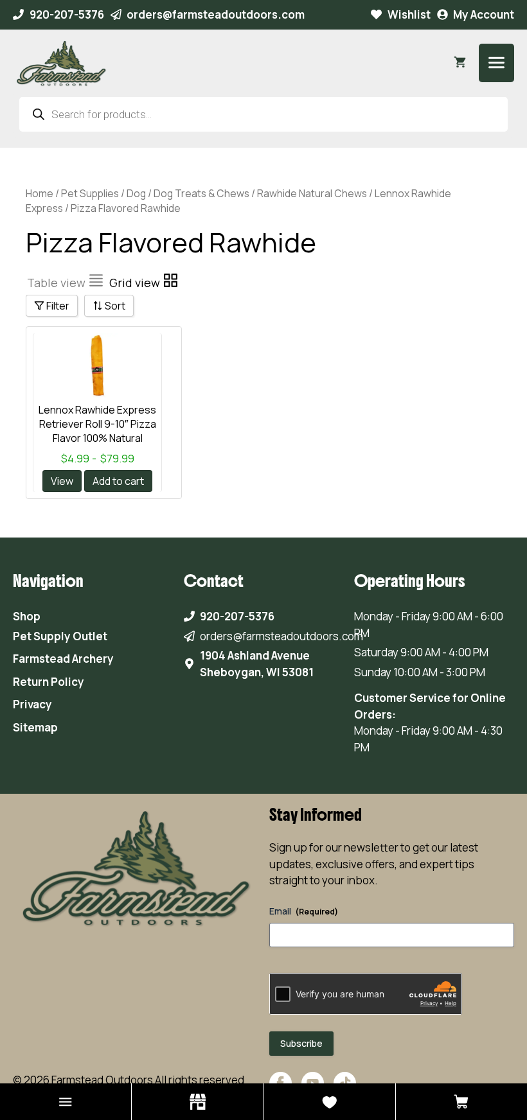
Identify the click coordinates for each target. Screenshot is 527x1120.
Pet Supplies (90, 193)
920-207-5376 (67, 14)
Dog (136, 193)
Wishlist (409, 14)
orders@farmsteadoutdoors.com (216, 14)
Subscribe (301, 1043)
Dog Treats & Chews (201, 193)
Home (39, 193)
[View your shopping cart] (460, 63)
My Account (483, 14)
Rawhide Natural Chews (312, 193)
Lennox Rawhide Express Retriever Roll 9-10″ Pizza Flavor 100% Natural (97, 424)
